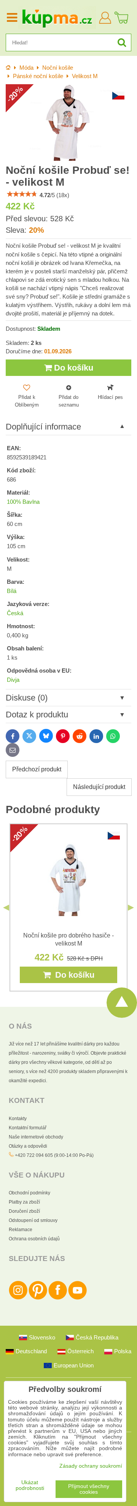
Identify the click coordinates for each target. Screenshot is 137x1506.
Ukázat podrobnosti (30, 1485)
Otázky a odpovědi (28, 1146)
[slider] (22, 194)
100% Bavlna (23, 502)
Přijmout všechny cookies (88, 1489)
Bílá (11, 591)
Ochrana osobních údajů (34, 1238)
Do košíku (72, 367)
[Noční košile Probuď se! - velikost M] (68, 122)
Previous (6, 908)
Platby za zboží (24, 1202)
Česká (15, 613)
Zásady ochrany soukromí (90, 1466)
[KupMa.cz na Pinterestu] (38, 1298)
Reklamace (20, 1229)
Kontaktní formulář (27, 1127)
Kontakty (18, 1118)
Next (131, 908)
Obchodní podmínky (29, 1193)
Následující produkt (99, 787)
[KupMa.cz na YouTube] (77, 1298)
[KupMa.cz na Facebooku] (57, 1298)
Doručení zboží (24, 1211)
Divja (13, 680)
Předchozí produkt (36, 769)
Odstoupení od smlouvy (33, 1220)
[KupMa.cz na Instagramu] (18, 1298)
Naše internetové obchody (36, 1137)
